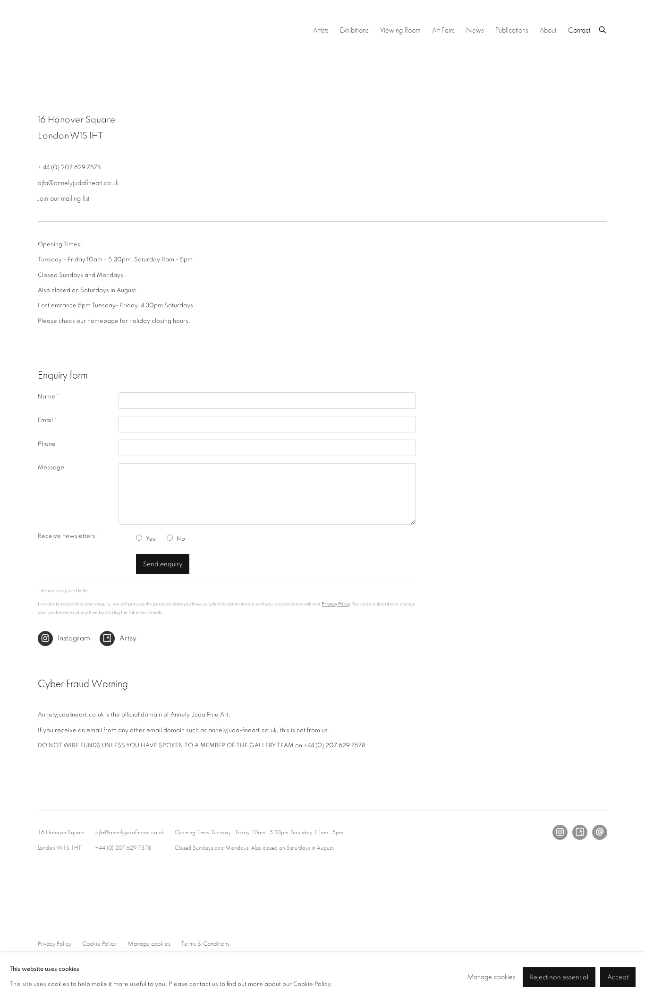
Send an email (599, 832)
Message (51, 468)
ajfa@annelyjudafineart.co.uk (78, 183)
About (548, 30)
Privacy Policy (336, 604)
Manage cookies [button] (148, 943)
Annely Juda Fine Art (108, 30)
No (181, 539)
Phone (47, 444)
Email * (47, 420)
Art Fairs (443, 30)
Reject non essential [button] (559, 978)
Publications (511, 30)
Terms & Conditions (205, 943)
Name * (48, 397)
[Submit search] (603, 28)
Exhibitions (354, 30)
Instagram (74, 638)
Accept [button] (617, 978)
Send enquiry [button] (162, 564)
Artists (320, 30)
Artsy (127, 638)
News (475, 30)
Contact (579, 30)
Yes (151, 539)
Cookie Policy (99, 943)
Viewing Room (400, 30)
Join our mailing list (63, 198)
